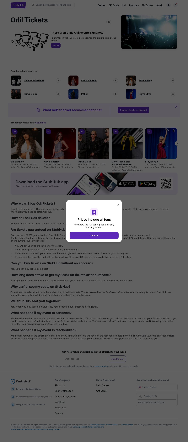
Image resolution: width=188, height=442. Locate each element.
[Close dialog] (118, 204)
